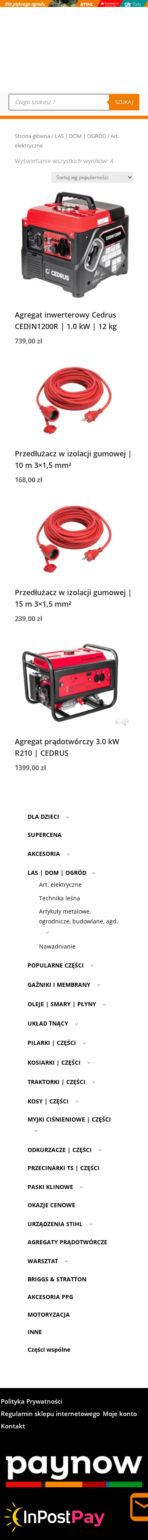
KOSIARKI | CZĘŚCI (54, 1062)
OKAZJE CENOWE (51, 1205)
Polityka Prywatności (31, 1401)
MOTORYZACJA (49, 1314)
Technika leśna (59, 898)
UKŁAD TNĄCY (48, 1023)
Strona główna (32, 136)
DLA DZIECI (43, 816)
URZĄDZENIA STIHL (55, 1224)
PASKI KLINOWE (50, 1187)
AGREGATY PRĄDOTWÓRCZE (67, 1242)
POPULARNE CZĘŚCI (56, 965)
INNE (35, 1332)
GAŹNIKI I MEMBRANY (59, 984)
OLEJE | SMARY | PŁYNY (62, 1004)
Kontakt (126, 38)
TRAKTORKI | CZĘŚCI (57, 1082)
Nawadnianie (57, 946)
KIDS (123, 72)
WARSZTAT (43, 1261)
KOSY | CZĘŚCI (48, 1101)
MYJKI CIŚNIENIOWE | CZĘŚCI (69, 1119)
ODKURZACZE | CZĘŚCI (60, 1150)
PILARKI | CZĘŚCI (52, 1043)
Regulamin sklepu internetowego (50, 1414)
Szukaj (124, 101)
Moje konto (128, 50)
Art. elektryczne (60, 884)
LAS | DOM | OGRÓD (80, 136)
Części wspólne (49, 1349)
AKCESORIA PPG (50, 1297)
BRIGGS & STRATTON (57, 1279)
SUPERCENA (45, 835)
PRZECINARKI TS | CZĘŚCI (63, 1168)
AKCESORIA (44, 854)
